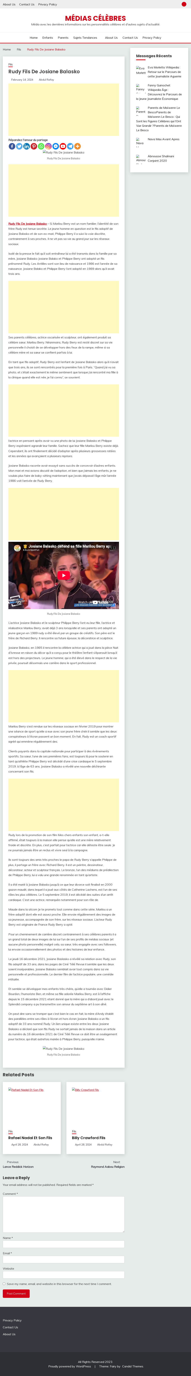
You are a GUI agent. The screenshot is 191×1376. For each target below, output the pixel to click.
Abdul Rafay (46, 79)
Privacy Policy (47, 4)
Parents (63, 37)
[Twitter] (19, 146)
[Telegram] (70, 146)
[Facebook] (12, 146)
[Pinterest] (34, 146)
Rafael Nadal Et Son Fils (30, 1137)
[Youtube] (63, 146)
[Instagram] (48, 146)
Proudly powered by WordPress (70, 1366)
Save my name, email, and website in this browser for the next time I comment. (59, 1284)
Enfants (47, 37)
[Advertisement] (63, 110)
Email (7, 1253)
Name (8, 1238)
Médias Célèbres (95, 18)
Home (34, 37)
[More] (77, 146)
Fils (10, 64)
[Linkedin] (26, 146)
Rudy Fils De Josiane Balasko (27, 223)
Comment (10, 1194)
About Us (9, 4)
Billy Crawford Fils (88, 1137)
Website (8, 1268)
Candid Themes (132, 1366)
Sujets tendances (85, 37)
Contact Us (27, 4)
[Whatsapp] (41, 146)
